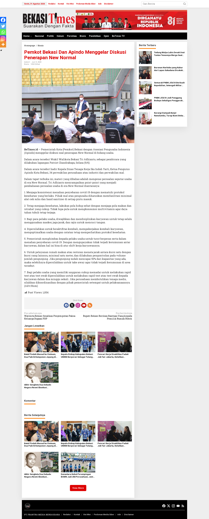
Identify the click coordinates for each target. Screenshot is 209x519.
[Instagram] (3, 38)
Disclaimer (129, 514)
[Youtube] (83, 305)
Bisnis (26, 64)
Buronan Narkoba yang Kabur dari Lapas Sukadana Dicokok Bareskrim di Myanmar (168, 69)
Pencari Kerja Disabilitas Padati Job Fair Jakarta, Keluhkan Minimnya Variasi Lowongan (113, 355)
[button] (184, 3)
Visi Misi (87, 514)
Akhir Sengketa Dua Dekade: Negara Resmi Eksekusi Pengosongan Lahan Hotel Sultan (40, 386)
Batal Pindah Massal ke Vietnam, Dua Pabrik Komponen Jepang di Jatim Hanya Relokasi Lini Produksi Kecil (41, 355)
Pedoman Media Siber (104, 514)
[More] (3, 44)
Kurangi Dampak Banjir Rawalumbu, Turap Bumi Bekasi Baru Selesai (169, 114)
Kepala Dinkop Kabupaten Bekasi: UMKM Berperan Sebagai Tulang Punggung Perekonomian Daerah (77, 355)
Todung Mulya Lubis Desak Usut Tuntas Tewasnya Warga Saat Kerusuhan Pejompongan (169, 54)
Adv (119, 514)
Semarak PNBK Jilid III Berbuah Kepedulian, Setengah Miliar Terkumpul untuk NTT (169, 84)
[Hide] (1, 50)
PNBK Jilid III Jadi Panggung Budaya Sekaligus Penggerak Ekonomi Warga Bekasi (168, 99)
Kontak (77, 514)
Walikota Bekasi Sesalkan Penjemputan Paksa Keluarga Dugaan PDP (49, 316)
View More (78, 488)
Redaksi (67, 514)
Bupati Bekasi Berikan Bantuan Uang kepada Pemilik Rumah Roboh (107, 316)
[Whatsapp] (3, 32)
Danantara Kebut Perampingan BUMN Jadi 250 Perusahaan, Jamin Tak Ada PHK (78, 475)
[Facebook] (3, 20)
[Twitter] (3, 26)
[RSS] (89, 305)
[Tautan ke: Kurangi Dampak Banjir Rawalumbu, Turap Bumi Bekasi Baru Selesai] (145, 117)
